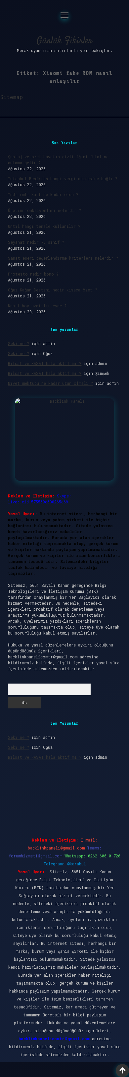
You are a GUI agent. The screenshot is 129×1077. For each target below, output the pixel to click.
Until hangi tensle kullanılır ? (44, 226)
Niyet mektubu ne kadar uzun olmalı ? (50, 383)
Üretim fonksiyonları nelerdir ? (44, 210)
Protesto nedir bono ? (33, 274)
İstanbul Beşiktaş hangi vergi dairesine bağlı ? (62, 178)
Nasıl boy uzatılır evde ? (37, 305)
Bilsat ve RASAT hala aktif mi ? (44, 363)
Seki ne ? (18, 343)
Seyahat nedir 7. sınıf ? (36, 242)
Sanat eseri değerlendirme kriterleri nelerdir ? (63, 258)
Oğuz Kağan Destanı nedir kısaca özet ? (52, 289)
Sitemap (11, 96)
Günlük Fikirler (64, 41)
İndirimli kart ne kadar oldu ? (43, 194)
